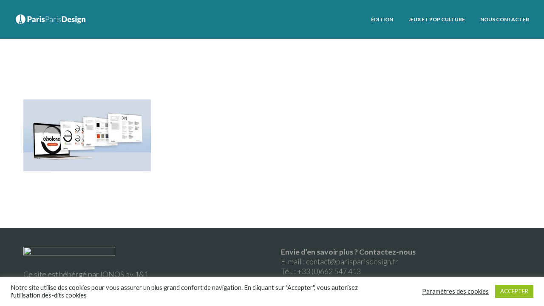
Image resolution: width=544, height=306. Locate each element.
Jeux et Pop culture (436, 19)
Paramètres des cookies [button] (455, 291)
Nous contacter (504, 19)
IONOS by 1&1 (124, 274)
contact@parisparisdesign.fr (352, 261)
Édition (382, 19)
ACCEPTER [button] (514, 291)
